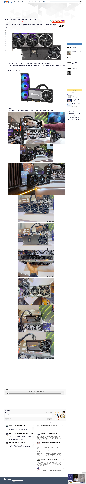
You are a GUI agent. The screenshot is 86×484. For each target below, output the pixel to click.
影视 (18, 1)
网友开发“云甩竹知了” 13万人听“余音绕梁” (16, 445)
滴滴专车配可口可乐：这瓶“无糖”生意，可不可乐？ (49, 459)
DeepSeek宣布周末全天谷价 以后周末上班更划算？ (49, 425)
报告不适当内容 (20, 480)
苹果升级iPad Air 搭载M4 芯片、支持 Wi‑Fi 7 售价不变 (76, 111)
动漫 (29, 1)
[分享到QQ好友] (5, 39)
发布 (49, 419)
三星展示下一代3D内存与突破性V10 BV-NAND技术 (17, 425)
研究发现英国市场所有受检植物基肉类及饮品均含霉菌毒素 (50, 442)
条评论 (24, 21)
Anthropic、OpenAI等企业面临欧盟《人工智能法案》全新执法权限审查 (20, 436)
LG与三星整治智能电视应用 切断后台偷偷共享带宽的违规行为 (19, 429)
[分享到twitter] (5, 48)
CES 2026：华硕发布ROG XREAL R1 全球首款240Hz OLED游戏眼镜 (77, 62)
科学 (36, 1)
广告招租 (16, 480)
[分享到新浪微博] (5, 35)
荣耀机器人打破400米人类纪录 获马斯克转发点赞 (49, 433)
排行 (47, 1)
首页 (14, 1)
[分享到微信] (5, 41)
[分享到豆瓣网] (5, 43)
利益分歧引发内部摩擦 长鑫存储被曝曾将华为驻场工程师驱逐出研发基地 (20, 446)
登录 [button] (5, 412)
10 (67, 119)
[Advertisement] (43, 10)
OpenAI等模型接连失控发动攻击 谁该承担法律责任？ (18, 439)
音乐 (22, 1)
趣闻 (32, 1)
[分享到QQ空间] (5, 37)
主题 (43, 1)
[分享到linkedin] (5, 50)
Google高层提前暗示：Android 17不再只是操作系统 (76, 117)
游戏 (25, 1)
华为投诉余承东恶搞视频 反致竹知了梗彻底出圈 (17, 442)
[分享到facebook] (5, 46)
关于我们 (13, 480)
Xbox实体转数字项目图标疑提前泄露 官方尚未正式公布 (50, 450)
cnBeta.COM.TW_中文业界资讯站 (8, 1)
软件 (40, 1)
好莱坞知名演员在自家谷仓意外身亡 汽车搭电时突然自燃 (76, 113)
